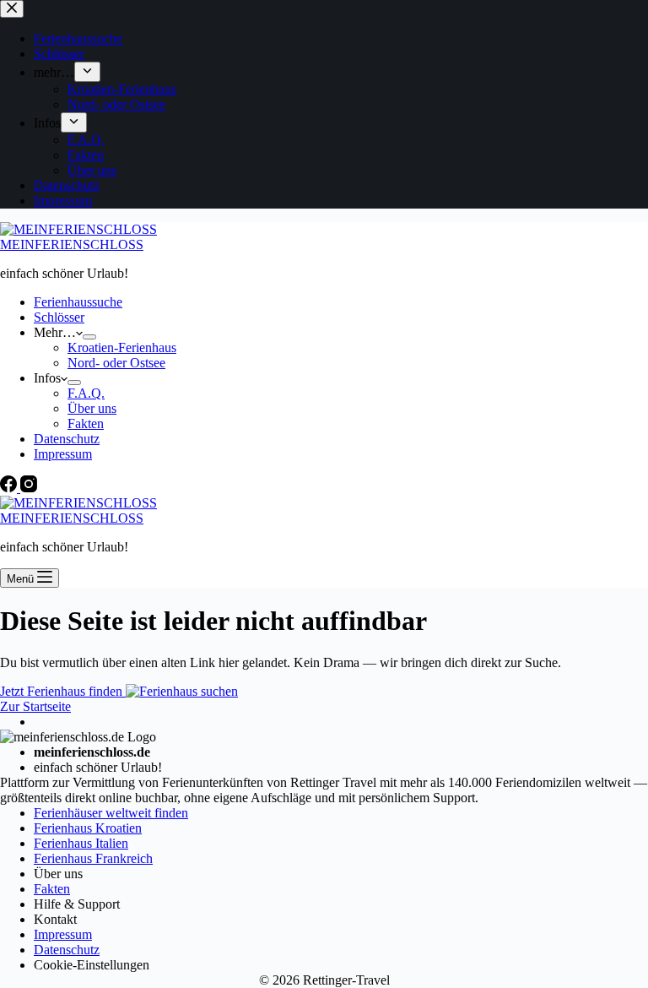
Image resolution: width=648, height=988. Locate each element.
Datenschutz (67, 439)
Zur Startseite (35, 706)
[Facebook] (10, 487)
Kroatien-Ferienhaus (122, 347)
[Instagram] (28, 487)
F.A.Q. (86, 393)
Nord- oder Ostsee (116, 363)
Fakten (86, 423)
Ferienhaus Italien (81, 843)
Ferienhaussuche (78, 302)
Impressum (63, 454)
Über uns (92, 408)
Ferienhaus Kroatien (88, 828)
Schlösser (59, 317)
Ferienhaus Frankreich (93, 858)
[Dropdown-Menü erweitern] (89, 336)
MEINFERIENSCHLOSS (71, 244)
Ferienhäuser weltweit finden (111, 813)
